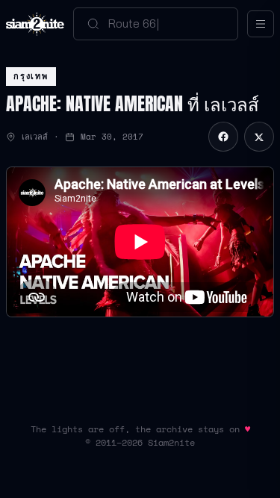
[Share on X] (259, 137)
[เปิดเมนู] (260, 23)
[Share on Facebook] (223, 137)
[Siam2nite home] (35, 24)
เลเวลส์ (35, 137)
